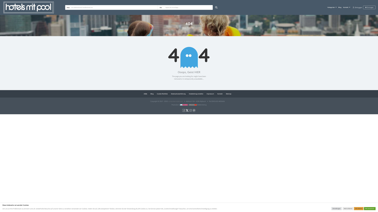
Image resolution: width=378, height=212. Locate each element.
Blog (339, 7)
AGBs (145, 94)
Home (184, 28)
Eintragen (369, 7)
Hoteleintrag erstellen (196, 94)
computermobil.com (175, 101)
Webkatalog (202, 105)
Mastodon (175, 105)
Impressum (210, 94)
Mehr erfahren (348, 208)
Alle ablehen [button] (358, 208)
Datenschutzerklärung (178, 94)
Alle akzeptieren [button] (369, 208)
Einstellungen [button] (336, 208)
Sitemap (228, 94)
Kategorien (331, 7)
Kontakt (345, 7)
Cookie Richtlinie (162, 94)
